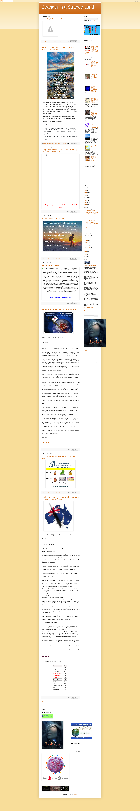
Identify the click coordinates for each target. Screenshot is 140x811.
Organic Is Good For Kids (50, 265)
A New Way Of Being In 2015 (52, 19)
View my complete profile (89, 307)
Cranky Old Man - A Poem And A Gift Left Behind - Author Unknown (94, 76)
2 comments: (64, 41)
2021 (86, 195)
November (88, 232)
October (88, 233)
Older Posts (77, 701)
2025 (86, 188)
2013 (86, 251)
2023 (86, 192)
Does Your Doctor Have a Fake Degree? (94, 146)
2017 (86, 202)
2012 (86, 252)
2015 (86, 205)
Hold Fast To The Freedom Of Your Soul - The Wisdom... (92, 213)
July (87, 238)
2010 (86, 256)
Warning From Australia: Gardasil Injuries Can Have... (91, 228)
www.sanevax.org (50, 649)
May (87, 242)
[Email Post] (68, 41)
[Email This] (71, 41)
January (88, 249)
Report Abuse (87, 310)
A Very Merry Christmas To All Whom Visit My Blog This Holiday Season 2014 (59, 151)
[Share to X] (73, 41)
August (87, 237)
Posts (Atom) (49, 703)
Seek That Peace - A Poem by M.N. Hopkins (94, 136)
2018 (86, 200)
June (87, 240)
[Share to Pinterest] (76, 41)
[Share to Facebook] (75, 41)
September (88, 235)
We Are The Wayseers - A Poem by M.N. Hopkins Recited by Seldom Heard (94, 125)
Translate (93, 20)
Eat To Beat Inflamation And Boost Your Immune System (92, 226)
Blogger (75, 794)
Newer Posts (44, 701)
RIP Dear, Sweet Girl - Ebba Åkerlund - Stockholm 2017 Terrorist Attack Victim (94, 113)
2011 (86, 254)
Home (61, 701)
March (87, 245)
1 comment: (64, 143)
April (87, 243)
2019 (86, 199)
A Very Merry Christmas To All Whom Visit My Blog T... (92, 216)
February (88, 247)
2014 (86, 207)
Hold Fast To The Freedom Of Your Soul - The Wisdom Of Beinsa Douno (58, 48)
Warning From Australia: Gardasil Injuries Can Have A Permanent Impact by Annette (60, 498)
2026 (86, 187)
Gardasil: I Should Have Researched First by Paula (59, 309)
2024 (86, 190)
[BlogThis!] (72, 41)
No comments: (64, 449)
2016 (86, 204)
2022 (86, 194)
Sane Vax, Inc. (46, 442)
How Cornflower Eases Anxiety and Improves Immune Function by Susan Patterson (94, 100)
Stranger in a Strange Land (68, 7)
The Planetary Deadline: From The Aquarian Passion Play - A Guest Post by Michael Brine (94, 89)
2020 (86, 197)
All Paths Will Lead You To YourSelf (54, 218)
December (88, 209)
